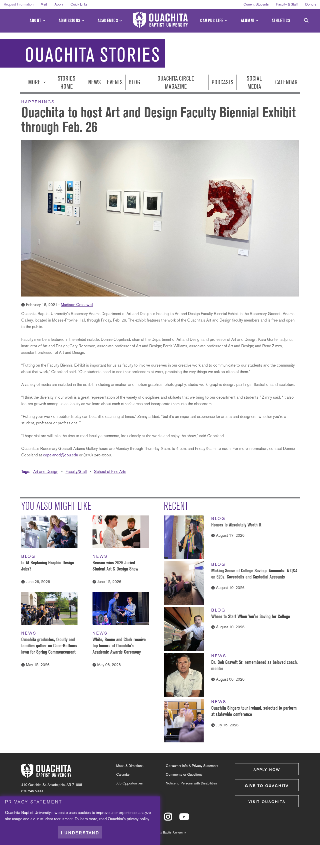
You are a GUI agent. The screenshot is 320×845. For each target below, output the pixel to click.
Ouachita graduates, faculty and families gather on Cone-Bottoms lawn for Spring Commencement (49, 646)
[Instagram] (168, 819)
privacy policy (138, 818)
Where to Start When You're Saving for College (250, 616)
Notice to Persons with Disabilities (191, 783)
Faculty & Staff (287, 4)
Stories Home (66, 82)
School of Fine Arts (110, 471)
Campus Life (212, 20)
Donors (310, 4)
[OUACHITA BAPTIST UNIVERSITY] (160, 20)
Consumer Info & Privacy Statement (192, 766)
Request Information (19, 4)
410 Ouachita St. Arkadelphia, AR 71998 (51, 785)
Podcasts (222, 82)
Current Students (256, 4)
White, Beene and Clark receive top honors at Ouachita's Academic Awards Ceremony (119, 646)
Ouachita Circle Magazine (176, 82)
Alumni (247, 20)
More (35, 82)
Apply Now (267, 770)
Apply (58, 4)
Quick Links (79, 4)
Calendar (286, 82)
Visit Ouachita (267, 802)
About (36, 20)
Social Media (254, 82)
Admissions (69, 20)
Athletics (281, 20)
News (94, 82)
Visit (44, 4)
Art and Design (45, 471)
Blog (134, 82)
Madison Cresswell (77, 304)
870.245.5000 (32, 791)
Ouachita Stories (92, 55)
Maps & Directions (130, 766)
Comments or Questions (184, 774)
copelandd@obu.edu (60, 455)
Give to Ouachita (267, 786)
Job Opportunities (129, 783)
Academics (108, 20)
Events (114, 82)
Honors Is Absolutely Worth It (236, 524)
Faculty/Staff (76, 471)
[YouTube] (184, 819)
